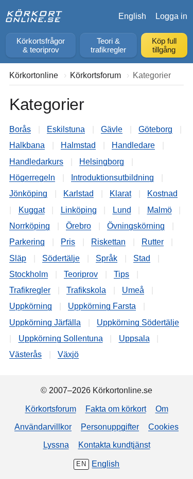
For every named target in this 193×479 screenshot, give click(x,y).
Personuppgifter (110, 426)
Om (161, 408)
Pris (68, 241)
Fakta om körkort (115, 408)
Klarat (120, 193)
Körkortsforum (50, 408)
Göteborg (155, 129)
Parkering (27, 241)
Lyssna (56, 444)
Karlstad (78, 193)
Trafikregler (29, 289)
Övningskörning (136, 225)
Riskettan (108, 241)
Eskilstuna (66, 129)
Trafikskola (86, 289)
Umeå (133, 289)
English (132, 16)
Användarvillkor (43, 426)
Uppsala (134, 338)
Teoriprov (81, 274)
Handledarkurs (36, 161)
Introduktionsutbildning (112, 177)
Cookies (163, 426)
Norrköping (29, 225)
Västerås (25, 354)
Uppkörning (30, 305)
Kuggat (32, 209)
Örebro (78, 225)
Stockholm (28, 274)
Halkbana (27, 145)
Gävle (111, 129)
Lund (122, 209)
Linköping (79, 209)
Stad (141, 258)
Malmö (159, 209)
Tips (121, 274)
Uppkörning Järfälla (45, 322)
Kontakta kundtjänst (114, 444)
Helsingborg (101, 161)
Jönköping (28, 193)
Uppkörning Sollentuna (61, 338)
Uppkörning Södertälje (138, 322)
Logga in (171, 16)
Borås (20, 129)
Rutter (153, 241)
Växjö (68, 354)
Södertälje (61, 258)
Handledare (133, 145)
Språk (106, 258)
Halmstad (78, 145)
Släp (17, 258)
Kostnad (162, 193)
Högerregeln (32, 177)
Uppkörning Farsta (102, 305)
